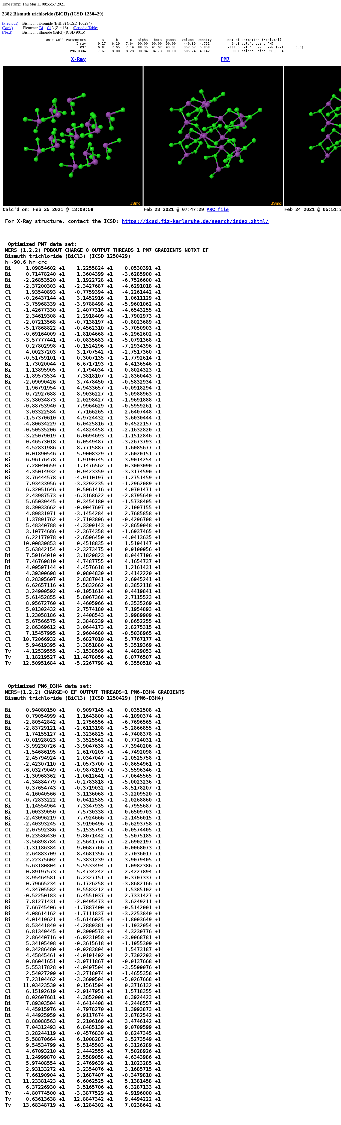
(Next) (7, 32)
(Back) (7, 28)
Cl (49, 28)
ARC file (218, 209)
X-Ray (78, 59)
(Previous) (10, 23)
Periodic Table (85, 28)
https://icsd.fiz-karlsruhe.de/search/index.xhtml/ (195, 221)
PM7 (225, 59)
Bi (41, 28)
